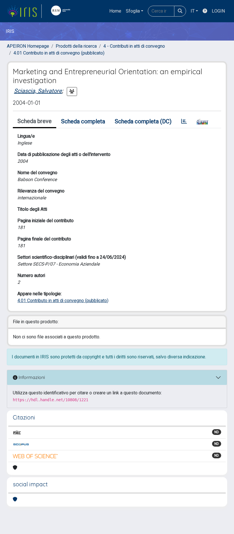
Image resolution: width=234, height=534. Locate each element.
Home (115, 11)
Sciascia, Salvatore (38, 91)
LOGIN (218, 11)
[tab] (184, 122)
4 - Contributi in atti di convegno (134, 46)
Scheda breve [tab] (34, 121)
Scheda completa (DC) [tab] (143, 121)
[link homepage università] (62, 11)
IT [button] (193, 11)
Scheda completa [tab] (83, 121)
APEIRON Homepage (28, 46)
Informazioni (31, 377)
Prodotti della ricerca (76, 46)
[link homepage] (24, 11)
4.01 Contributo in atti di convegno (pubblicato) (58, 53)
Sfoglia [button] (133, 11)
